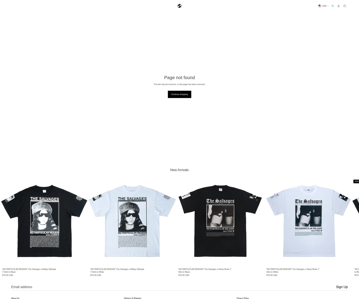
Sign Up (342, 287)
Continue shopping (179, 94)
